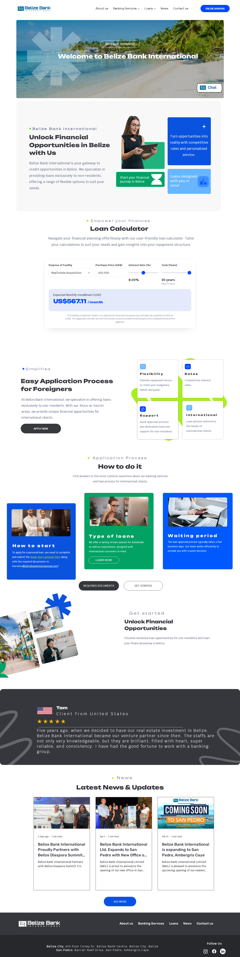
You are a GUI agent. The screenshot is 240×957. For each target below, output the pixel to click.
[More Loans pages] (155, 8)
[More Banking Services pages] (139, 8)
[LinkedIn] (223, 951)
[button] (99, 586)
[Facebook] (214, 951)
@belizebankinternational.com (40, 566)
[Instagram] (205, 951)
